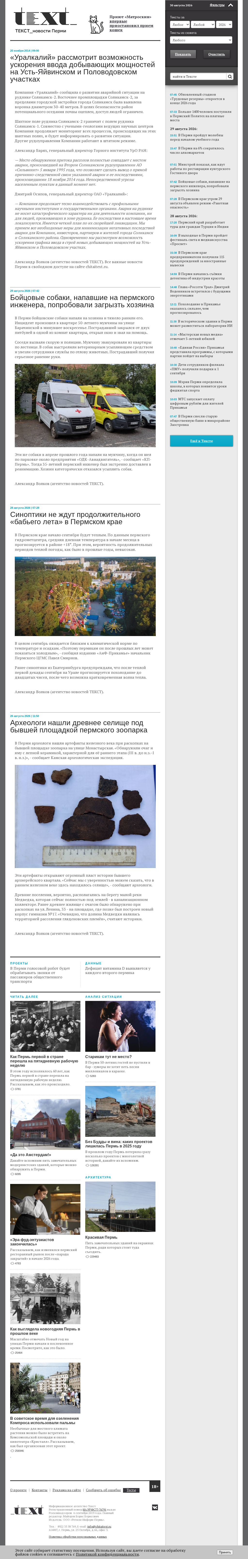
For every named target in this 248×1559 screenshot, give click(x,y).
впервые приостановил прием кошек (131, 25)
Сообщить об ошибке (103, 1490)
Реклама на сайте (67, 1490)
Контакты (39, 1490)
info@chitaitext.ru (99, 1526)
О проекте (18, 1490)
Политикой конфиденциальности (107, 1554)
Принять (225, 1552)
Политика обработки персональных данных (78, 1536)
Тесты (131, 1490)
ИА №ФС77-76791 (94, 1509)
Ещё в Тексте (201, 440)
